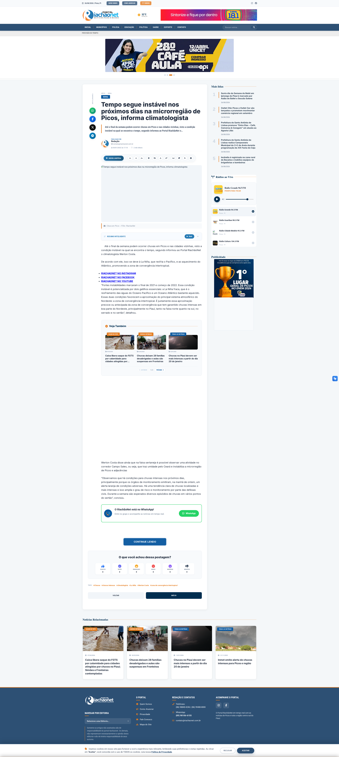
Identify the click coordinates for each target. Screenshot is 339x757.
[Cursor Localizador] (185, 158)
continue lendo (145, 541)
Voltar (116, 595)
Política (143, 27)
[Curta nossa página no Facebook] (256, 3)
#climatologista (122, 585)
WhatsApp (191, 513)
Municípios (101, 27)
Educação (129, 27)
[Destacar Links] (166, 158)
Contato (181, 27)
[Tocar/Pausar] (217, 199)
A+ (142, 158)
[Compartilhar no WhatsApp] (92, 110)
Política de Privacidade (161, 752)
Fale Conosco (146, 719)
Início (103, 93)
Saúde (156, 27)
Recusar (228, 751)
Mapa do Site (145, 724)
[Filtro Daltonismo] (179, 158)
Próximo (159, 370)
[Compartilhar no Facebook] (92, 119)
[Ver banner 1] (165, 75)
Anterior (144, 370)
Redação (115, 141)
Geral (110, 93)
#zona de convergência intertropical (163, 585)
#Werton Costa (143, 585)
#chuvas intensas (108, 585)
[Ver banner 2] (167, 75)
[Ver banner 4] (174, 75)
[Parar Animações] (190, 158)
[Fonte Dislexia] (160, 158)
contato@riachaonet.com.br (123, 144)
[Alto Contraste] (148, 158)
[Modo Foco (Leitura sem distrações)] (173, 158)
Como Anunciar (129, 3)
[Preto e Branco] (154, 158)
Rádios (147, 3)
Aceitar (245, 751)
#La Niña (132, 585)
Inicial (88, 27)
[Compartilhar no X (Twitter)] (92, 127)
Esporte (168, 27)
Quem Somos (112, 3)
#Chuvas (96, 585)
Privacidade (145, 714)
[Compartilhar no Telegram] (92, 135)
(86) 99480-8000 (198, 707)
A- (130, 158)
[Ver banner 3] (170, 75)
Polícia (115, 27)
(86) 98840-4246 (183, 707)
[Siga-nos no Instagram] (252, 3)
